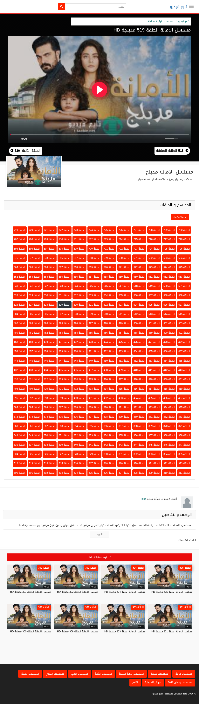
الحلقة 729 (169, 230)
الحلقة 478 (169, 342)
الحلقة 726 (124, 230)
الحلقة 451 (124, 360)
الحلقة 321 (154, 463)
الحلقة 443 (184, 370)
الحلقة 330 (109, 454)
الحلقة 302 (49, 472)
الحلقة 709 (49, 239)
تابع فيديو (178, 6)
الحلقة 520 (79, 304)
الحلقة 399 (64, 398)
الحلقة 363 (64, 426)
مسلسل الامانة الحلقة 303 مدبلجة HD (124, 631)
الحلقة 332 (139, 454)
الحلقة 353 (94, 435)
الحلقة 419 (184, 388)
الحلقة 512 (139, 314)
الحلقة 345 (154, 444)
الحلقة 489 (154, 332)
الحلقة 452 (139, 360)
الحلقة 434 (49, 370)
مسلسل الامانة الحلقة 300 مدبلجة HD (30, 631)
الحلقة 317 (94, 463)
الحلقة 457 (34, 351)
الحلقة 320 (139, 463)
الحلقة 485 (94, 332)
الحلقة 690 (124, 258)
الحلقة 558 (109, 276)
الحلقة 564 (19, 267)
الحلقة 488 (139, 332)
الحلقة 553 (34, 276)
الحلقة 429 (154, 379)
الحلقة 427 (124, 379)
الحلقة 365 (94, 426)
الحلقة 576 (19, 258)
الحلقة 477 (154, 342)
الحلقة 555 (64, 276)
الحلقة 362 (49, 426)
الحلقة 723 (79, 230)
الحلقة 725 (109, 230)
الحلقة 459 (64, 351)
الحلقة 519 (64, 304)
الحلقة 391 (124, 407)
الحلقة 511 (124, 314)
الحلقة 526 (169, 304)
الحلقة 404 (139, 398)
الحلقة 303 (64, 472)
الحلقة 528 (19, 295)
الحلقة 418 (169, 388)
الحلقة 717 (169, 239)
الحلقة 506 (49, 314)
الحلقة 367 (124, 426)
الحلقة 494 (49, 323)
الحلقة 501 (154, 323)
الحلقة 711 (79, 239)
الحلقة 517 (34, 304)
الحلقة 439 (124, 370)
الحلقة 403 (124, 398)
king (143, 498)
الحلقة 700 (94, 248)
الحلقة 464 (139, 351)
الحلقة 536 (139, 295)
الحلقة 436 (79, 370)
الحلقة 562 (169, 276)
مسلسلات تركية (103, 673)
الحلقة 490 (169, 332)
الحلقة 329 (94, 454)
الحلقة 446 (49, 360)
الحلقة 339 (64, 444)
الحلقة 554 (49, 276)
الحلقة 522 (109, 304)
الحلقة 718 (184, 239)
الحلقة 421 (34, 379)
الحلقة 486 (109, 332)
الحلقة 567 (64, 267)
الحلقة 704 (154, 248)
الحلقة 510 (109, 314)
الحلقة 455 (184, 360)
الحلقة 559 (124, 276)
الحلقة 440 (139, 370)
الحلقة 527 (184, 304)
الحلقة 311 (184, 472)
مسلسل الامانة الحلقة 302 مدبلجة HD (77, 591)
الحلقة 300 (19, 472)
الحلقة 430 (169, 379)
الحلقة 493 (34, 323)
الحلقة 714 (124, 239)
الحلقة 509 (94, 314)
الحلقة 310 (169, 472)
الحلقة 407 (184, 398)
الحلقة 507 (64, 314)
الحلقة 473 (94, 342)
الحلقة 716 (154, 239)
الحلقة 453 (154, 360)
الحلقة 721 (49, 230)
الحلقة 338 (49, 444)
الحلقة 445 (34, 360)
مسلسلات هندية (159, 673)
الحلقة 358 (169, 435)
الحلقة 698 (64, 248)
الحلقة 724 (94, 230)
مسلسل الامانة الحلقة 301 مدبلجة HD (171, 631)
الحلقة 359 (184, 435)
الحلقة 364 (79, 426)
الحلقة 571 (124, 267)
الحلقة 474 (109, 342)
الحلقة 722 (64, 230)
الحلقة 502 (169, 323)
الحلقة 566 (49, 267)
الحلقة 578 (49, 258)
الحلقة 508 (79, 314)
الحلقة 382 (169, 416)
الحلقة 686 (64, 258)
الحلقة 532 (79, 295)
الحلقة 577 (34, 258)
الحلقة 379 (124, 416)
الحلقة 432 (19, 370)
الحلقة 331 (124, 454)
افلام (135, 682)
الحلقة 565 (34, 267)
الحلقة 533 (94, 295)
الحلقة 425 (94, 379)
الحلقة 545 (94, 286)
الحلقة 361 (34, 426)
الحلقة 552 (19, 276)
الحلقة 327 (64, 454)
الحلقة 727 (139, 230)
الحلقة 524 (139, 304)
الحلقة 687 (79, 258)
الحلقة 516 (19, 304)
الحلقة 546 (109, 286)
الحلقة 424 (79, 379)
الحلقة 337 (34, 444)
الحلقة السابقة (169, 150)
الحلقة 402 (109, 398)
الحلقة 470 (49, 342)
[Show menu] (191, 6)
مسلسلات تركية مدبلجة (160, 21)
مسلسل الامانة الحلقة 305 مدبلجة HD (171, 591)
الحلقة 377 (94, 416)
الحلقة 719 (19, 230)
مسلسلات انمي (79, 673)
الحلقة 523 (124, 304)
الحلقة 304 (79, 472)
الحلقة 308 (139, 472)
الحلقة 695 (19, 248)
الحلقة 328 (79, 454)
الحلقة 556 (79, 276)
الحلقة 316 (79, 463)
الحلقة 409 (34, 388)
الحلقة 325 (34, 454)
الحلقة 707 (19, 239)
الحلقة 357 (154, 435)
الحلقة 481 (34, 332)
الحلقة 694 (184, 258)
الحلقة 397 (34, 398)
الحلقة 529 (34, 295)
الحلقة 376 (79, 416)
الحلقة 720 (34, 230)
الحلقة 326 (49, 454)
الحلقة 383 (184, 416)
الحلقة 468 (19, 342)
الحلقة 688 (94, 258)
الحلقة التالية (27, 150)
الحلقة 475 (124, 342)
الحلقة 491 (184, 332)
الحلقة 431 (184, 379)
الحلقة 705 (169, 248)
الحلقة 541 (34, 286)
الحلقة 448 (79, 360)
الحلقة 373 (34, 416)
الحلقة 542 (49, 286)
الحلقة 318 (109, 463)
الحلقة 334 (169, 454)
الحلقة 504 (19, 314)
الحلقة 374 (49, 416)
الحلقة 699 (79, 248)
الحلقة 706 (184, 248)
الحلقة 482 (49, 332)
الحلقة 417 (154, 388)
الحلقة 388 (79, 407)
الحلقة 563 (184, 276)
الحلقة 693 (169, 258)
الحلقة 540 (19, 286)
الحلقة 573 (154, 267)
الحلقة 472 (79, 342)
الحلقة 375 (64, 416)
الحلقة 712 (94, 239)
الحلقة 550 (169, 286)
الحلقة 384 (19, 407)
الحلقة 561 (154, 276)
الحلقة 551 (184, 286)
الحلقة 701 (109, 248)
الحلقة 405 (154, 398)
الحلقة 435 (64, 370)
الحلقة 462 (109, 351)
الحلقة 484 (79, 332)
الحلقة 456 (19, 351)
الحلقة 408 (19, 388)
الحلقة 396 (19, 398)
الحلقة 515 (184, 314)
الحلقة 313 (34, 463)
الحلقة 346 (169, 444)
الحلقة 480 (19, 332)
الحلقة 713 (109, 239)
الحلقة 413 (94, 388)
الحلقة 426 (109, 379)
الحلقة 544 (79, 286)
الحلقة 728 (154, 230)
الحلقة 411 (64, 388)
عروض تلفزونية (153, 682)
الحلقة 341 (94, 444)
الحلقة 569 (94, 267)
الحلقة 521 (94, 304)
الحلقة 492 (19, 323)
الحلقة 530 (49, 295)
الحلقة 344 (139, 444)
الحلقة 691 (139, 258)
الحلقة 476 (139, 342)
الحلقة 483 (64, 332)
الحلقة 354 (109, 435)
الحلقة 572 (139, 267)
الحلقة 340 (79, 444)
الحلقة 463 (124, 351)
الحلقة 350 (49, 435)
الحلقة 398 (49, 398)
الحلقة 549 (154, 286)
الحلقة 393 (154, 407)
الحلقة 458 (49, 351)
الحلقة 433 (34, 370)
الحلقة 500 (139, 323)
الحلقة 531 (64, 295)
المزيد (99, 534)
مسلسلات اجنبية (30, 673)
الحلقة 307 (124, 472)
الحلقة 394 (169, 407)
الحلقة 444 (19, 360)
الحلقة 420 (19, 379)
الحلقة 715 (139, 239)
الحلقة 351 (64, 435)
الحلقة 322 (169, 463)
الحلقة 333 (154, 454)
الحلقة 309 (154, 472)
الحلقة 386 (49, 407)
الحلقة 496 (79, 323)
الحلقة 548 (139, 286)
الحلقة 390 (109, 407)
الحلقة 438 (109, 370)
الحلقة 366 (109, 426)
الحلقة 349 (34, 435)
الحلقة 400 (79, 398)
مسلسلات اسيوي (55, 673)
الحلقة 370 (169, 426)
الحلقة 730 (184, 230)
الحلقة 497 (94, 323)
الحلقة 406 (169, 398)
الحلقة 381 (154, 416)
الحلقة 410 (49, 388)
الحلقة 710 (64, 239)
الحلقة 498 (109, 323)
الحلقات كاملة (180, 217)
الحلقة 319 (124, 463)
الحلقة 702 (124, 248)
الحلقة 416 (139, 388)
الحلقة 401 (94, 398)
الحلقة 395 (184, 407)
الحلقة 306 (109, 472)
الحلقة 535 (124, 295)
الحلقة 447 (64, 360)
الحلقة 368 (139, 426)
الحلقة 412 (79, 388)
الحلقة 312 (19, 463)
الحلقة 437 (94, 370)
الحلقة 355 (124, 435)
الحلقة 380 (139, 416)
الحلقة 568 (79, 267)
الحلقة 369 (154, 426)
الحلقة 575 (184, 267)
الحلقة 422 (49, 379)
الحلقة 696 (34, 248)
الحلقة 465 (154, 351)
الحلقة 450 (109, 360)
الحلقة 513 (154, 314)
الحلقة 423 (64, 379)
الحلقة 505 (34, 314)
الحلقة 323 (184, 463)
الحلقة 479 (184, 342)
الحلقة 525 (154, 304)
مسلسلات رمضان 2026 (180, 682)
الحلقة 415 (124, 388)
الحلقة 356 (139, 435)
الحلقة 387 (64, 407)
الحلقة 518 (49, 304)
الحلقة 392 (139, 407)
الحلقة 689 (109, 258)
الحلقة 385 (34, 407)
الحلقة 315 (64, 463)
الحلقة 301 (34, 472)
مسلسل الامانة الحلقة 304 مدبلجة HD (124, 591)
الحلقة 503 (184, 323)
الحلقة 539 (184, 295)
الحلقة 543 (64, 286)
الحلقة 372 (19, 416)
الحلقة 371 (184, 426)
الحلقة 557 (94, 276)
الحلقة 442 (169, 370)
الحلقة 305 (94, 472)
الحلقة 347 (184, 444)
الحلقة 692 (154, 258)
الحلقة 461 (94, 351)
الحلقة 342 (109, 444)
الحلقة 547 (124, 286)
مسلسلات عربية (183, 673)
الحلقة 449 (94, 360)
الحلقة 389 (94, 407)
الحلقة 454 (169, 360)
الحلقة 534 (109, 295)
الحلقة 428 (139, 379)
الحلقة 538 (169, 295)
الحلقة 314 (49, 463)
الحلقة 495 (64, 323)
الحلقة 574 (169, 267)
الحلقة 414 (109, 388)
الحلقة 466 (169, 351)
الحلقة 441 (154, 370)
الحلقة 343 (124, 444)
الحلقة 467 (184, 351)
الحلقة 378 (109, 416)
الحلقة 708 (34, 239)
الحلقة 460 (79, 351)
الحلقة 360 (19, 426)
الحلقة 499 (124, 323)
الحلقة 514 (169, 314)
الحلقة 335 (184, 454)
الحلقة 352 (79, 435)
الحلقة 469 (34, 342)
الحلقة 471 (64, 342)
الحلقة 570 (109, 267)
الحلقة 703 (139, 248)
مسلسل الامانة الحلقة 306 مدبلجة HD (77, 631)
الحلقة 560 (139, 276)
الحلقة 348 (19, 435)
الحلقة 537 (154, 295)
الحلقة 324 (19, 454)
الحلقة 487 (124, 332)
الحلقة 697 (49, 248)
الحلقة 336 (19, 444)
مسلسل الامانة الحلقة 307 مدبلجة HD (30, 591)
